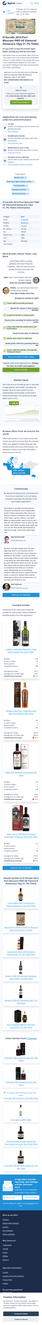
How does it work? (14, 152)
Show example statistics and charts (20, 164)
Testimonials (7, 1245)
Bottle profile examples (11, 1223)
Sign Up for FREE (21, 370)
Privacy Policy (7, 1280)
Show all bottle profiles (21, 868)
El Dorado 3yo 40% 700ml (21, 1120)
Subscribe (31, 1197)
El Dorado (24, 220)
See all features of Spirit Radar (21, 357)
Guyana (24, 226)
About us (6, 1260)
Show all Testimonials (21, 595)
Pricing (5, 1252)
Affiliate (5, 1256)
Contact (5, 1272)
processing (29, 1203)
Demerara (25, 223)
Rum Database (10, 11)
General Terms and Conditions (13, 1276)
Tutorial (5, 1249)
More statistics (13, 131)
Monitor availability (21, 102)
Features (6, 1220)
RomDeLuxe (24, 588)
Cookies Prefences (21, 1319)
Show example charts (15, 143)
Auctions (6, 1227)
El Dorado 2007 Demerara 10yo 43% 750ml (21, 1098)
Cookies (5, 1283)
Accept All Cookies (21, 1314)
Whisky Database (9, 1234)
